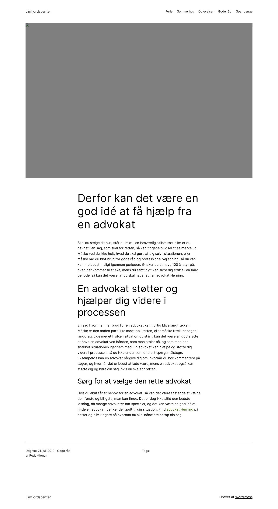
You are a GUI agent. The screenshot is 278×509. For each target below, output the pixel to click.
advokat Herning (180, 409)
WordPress (243, 497)
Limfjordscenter (38, 11)
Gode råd (64, 451)
